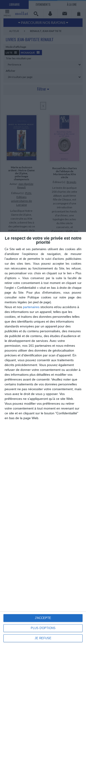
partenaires (31, 307)
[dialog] (43, 502)
